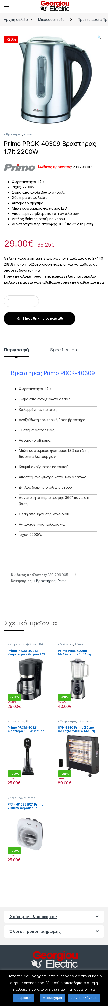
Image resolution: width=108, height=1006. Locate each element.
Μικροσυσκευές (51, 19)
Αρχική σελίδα (16, 19)
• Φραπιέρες (16, 721)
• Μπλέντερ (65, 644)
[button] (99, 37)
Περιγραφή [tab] (16, 350)
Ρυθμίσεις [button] (23, 998)
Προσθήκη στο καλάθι (43, 318)
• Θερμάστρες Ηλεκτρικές (75, 721)
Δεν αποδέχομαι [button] (84, 998)
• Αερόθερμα (16, 798)
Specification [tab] (63, 350)
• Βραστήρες (13, 134)
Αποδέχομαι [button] (52, 998)
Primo (28, 134)
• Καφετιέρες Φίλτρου (23, 644)
